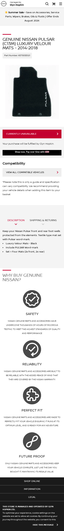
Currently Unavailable (21, 134)
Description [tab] (16, 220)
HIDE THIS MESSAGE (43, 525)
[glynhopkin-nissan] (4, 4)
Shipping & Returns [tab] (43, 220)
